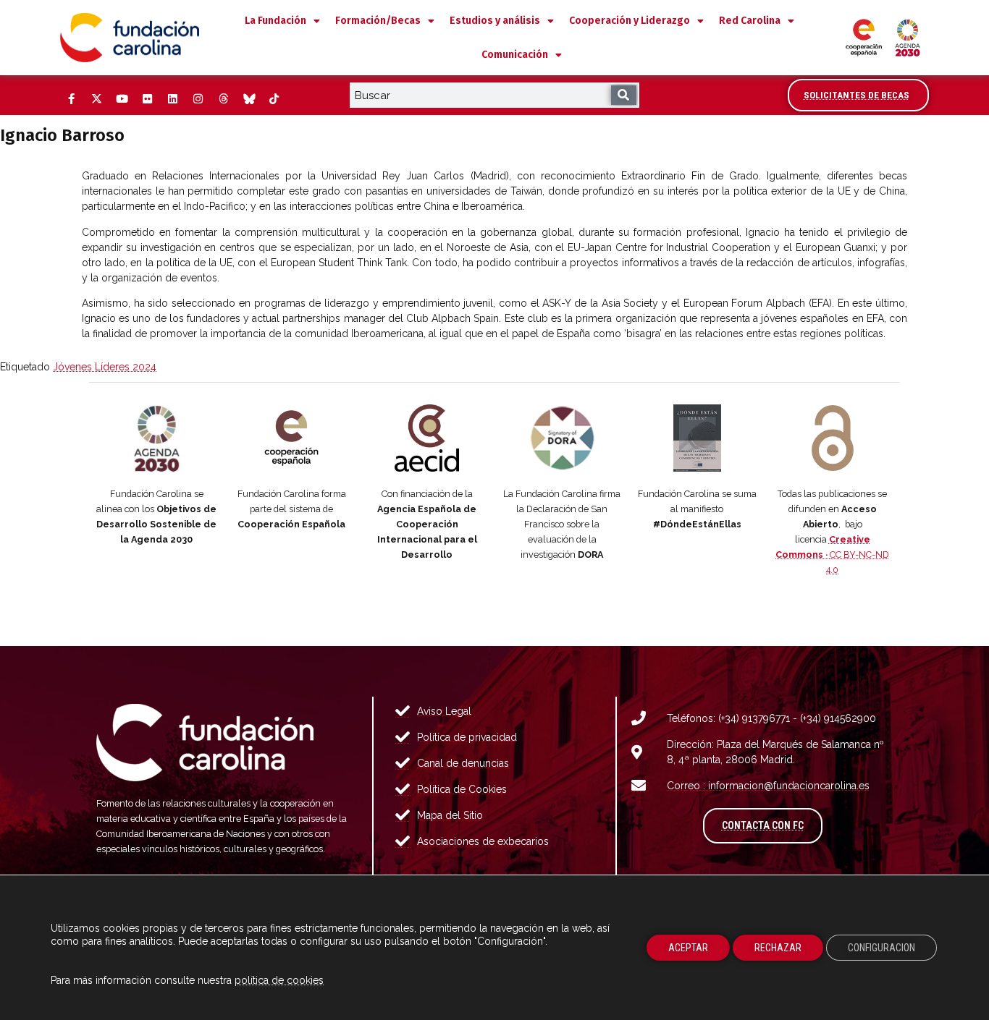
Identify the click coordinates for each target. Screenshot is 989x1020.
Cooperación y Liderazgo (629, 20)
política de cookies (279, 980)
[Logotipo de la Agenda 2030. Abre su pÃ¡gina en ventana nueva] (156, 438)
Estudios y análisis (495, 20)
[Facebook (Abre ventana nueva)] (71, 99)
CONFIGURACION (881, 947)
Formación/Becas (378, 20)
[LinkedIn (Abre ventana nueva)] (172, 99)
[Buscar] (623, 95)
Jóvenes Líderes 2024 (104, 367)
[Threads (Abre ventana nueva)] (223, 99)
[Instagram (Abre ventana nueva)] (198, 99)
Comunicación (514, 54)
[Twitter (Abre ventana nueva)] (96, 99)
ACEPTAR (688, 947)
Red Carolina (749, 20)
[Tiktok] (274, 99)
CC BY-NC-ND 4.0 (832, 554)
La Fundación (275, 20)
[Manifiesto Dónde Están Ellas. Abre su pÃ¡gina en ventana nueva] (697, 438)
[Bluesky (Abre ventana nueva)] (248, 99)
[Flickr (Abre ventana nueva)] (147, 99)
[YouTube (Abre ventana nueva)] (121, 99)
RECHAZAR (777, 947)
